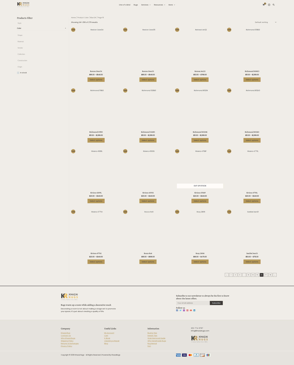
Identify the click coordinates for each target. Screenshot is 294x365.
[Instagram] (184, 310)
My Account (109, 333)
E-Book (107, 338)
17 (266, 275)
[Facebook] (177, 310)
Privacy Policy (66, 346)
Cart (106, 335)
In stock (23, 72)
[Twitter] (181, 310)
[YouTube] (191, 310)
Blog (106, 343)
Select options (96, 79)
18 (270, 275)
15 (257, 275)
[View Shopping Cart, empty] (263, 5)
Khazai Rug (65, 333)
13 (248, 275)
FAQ (149, 346)
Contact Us (66, 335)
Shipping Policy (67, 341)
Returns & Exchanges (70, 343)
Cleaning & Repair (111, 341)
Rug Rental (152, 343)
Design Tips (152, 335)
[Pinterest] (187, 310)
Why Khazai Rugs (68, 338)
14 (253, 275)
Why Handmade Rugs (157, 341)
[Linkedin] (194, 310)
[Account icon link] (269, 5)
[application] (149, 5)
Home (73, 18)
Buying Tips (152, 333)
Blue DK (93, 18)
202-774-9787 (197, 328)
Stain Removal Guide (156, 338)
